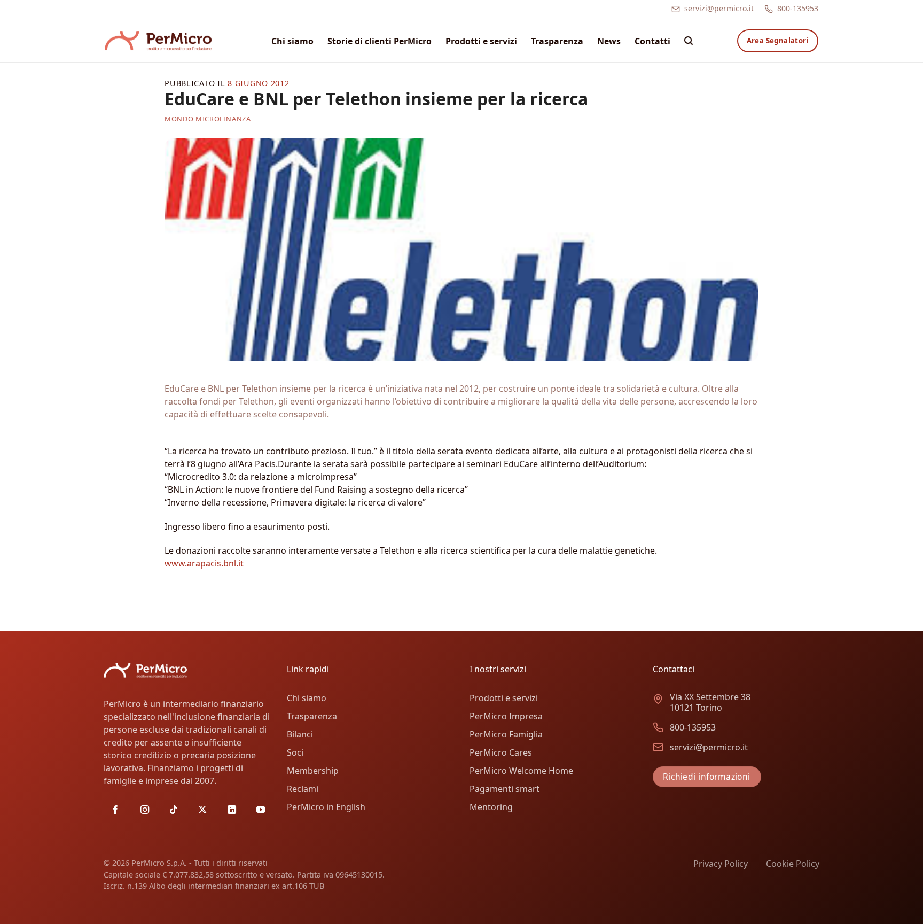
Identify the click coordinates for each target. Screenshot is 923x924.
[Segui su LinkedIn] (231, 810)
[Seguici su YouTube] (260, 810)
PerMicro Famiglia (506, 734)
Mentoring (491, 807)
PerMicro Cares (501, 752)
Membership (313, 771)
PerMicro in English (326, 807)
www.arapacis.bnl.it (204, 563)
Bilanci (300, 734)
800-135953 (797, 8)
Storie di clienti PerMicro (379, 41)
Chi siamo (292, 41)
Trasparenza (557, 41)
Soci (295, 752)
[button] (688, 40)
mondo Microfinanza (208, 118)
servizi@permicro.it (719, 8)
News (609, 41)
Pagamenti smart (504, 789)
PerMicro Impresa (506, 716)
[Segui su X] (202, 810)
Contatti (652, 41)
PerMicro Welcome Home (521, 771)
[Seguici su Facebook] (115, 810)
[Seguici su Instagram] (144, 810)
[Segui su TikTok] (173, 810)
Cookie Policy (792, 863)
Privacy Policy (720, 863)
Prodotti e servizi (481, 41)
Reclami (302, 789)
